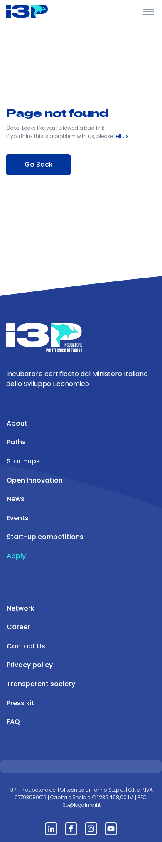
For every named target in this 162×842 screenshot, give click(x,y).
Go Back (39, 164)
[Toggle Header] (148, 11)
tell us (121, 136)
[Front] (37, 11)
